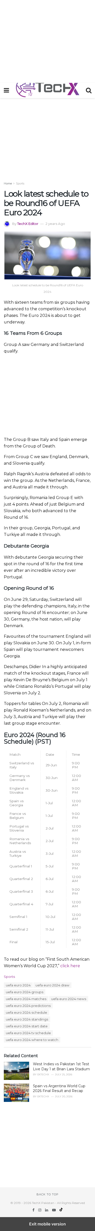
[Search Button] (88, 90)
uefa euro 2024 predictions (28, 1006)
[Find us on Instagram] (40, 1210)
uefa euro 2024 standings (27, 1019)
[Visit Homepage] (47, 90)
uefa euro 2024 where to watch (32, 1040)
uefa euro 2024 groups (24, 992)
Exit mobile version (47, 1223)
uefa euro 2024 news (68, 999)
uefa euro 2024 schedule (26, 1012)
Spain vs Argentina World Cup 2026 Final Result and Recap (59, 1088)
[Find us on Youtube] (54, 1210)
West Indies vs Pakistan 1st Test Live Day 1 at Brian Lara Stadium (61, 1066)
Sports (20, 183)
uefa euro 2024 (18, 985)
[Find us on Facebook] (33, 1210)
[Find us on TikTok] (61, 1210)
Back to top (47, 1194)
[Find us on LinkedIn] (47, 1210)
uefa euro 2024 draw (52, 985)
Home (8, 183)
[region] (47, 40)
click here (70, 965)
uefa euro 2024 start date (27, 1026)
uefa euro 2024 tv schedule (28, 1033)
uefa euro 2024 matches (26, 999)
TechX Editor (27, 224)
